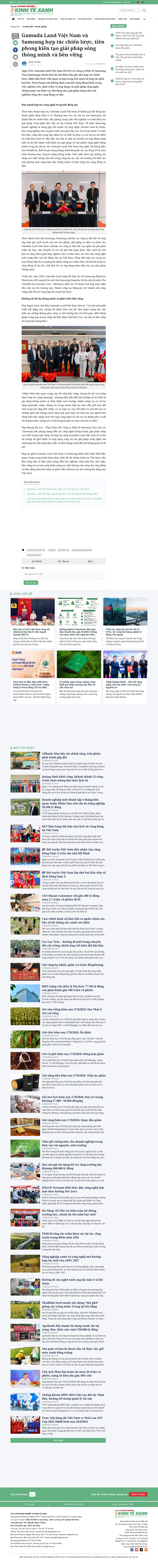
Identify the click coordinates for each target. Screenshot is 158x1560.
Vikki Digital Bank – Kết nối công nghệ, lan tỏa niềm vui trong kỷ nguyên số (124, 685)
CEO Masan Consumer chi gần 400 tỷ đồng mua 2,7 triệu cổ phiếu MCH (70, 897)
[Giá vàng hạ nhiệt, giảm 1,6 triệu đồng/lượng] (25, 972)
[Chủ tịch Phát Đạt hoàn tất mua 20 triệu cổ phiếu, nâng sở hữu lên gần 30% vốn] (25, 1379)
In (91, 561)
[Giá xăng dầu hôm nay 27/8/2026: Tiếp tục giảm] (25, 1082)
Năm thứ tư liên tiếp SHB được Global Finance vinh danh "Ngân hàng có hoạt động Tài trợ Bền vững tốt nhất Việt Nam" (31, 685)
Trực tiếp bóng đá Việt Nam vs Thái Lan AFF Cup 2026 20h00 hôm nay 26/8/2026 (72, 1419)
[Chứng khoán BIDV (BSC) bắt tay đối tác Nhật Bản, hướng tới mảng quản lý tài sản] (25, 1402)
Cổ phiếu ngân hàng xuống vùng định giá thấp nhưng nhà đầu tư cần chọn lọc (77, 685)
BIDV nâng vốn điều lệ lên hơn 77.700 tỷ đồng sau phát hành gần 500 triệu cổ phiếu (73, 988)
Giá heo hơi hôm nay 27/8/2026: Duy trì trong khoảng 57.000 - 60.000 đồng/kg (72, 1098)
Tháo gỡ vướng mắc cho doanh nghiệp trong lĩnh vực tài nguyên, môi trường (72, 1143)
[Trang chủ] (13, 19)
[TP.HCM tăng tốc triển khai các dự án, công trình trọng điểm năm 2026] (25, 1241)
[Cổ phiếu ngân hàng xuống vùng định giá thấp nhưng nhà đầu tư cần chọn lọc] (79, 664)
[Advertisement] (129, 105)
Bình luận (15, 36)
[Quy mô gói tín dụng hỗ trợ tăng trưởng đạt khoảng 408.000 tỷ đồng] (25, 1171)
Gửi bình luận (31, 582)
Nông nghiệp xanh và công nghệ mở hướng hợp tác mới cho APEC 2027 (71, 1258)
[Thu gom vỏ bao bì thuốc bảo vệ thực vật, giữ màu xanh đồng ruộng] (25, 1356)
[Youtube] (137, 2)
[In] (15, 64)
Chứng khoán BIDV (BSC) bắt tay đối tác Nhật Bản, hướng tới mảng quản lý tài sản (73, 1396)
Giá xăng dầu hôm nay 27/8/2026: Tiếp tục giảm (74, 1075)
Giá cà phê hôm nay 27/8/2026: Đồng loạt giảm (73, 1054)
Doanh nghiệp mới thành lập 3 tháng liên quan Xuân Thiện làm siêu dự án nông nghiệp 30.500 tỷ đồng (73, 803)
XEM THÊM (58, 1440)
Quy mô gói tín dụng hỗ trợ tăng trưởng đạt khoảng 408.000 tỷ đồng (72, 1166)
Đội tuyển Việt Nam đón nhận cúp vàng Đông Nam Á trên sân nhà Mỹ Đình (71, 851)
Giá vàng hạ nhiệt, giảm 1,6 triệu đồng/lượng (72, 965)
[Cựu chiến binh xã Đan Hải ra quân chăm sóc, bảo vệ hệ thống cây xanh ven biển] (25, 926)
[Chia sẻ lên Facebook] (15, 49)
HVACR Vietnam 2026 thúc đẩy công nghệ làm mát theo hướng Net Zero (73, 1189)
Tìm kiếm (144, 10)
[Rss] (147, 2)
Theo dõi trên (90, 64)
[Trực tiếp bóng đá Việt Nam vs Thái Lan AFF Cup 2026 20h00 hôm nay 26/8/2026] (25, 1425)
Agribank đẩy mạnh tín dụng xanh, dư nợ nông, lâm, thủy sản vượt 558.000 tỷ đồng (70, 1327)
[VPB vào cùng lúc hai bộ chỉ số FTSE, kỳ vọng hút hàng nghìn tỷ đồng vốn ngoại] (125, 611)
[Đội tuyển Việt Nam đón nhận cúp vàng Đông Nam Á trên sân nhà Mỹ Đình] (25, 856)
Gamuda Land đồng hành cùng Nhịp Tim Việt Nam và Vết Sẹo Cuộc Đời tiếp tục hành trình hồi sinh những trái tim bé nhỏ (64, 500)
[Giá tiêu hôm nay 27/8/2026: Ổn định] (25, 1039)
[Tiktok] (142, 2)
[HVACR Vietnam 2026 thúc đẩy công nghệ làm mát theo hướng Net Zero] (25, 1194)
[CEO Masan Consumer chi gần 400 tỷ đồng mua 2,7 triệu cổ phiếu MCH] (25, 903)
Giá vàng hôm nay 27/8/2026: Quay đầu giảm (71, 1120)
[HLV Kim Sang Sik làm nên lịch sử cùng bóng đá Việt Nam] (25, 833)
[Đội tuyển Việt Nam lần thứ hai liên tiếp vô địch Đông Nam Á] (25, 879)
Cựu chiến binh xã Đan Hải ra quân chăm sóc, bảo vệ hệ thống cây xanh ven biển (73, 920)
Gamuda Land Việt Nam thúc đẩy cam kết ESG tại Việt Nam (58, 488)
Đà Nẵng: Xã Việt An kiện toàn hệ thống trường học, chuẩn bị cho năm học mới (69, 1212)
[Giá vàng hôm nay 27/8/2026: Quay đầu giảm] (25, 1127)
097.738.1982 (139, 1494)
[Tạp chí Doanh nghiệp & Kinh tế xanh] (32, 10)
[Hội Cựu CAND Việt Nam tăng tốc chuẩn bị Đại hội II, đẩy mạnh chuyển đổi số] (33, 611)
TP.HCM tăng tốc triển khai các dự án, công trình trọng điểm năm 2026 (71, 1235)
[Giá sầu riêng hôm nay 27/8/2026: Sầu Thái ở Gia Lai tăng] (25, 1016)
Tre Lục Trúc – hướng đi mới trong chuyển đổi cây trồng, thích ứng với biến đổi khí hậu (72, 943)
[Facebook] (133, 2)
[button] (126, 2)
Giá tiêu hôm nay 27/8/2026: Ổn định (66, 1032)
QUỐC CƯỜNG (35, 62)
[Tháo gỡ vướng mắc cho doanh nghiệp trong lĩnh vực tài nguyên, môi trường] (25, 1148)
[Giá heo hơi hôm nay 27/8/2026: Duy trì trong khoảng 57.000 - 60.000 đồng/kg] (25, 1104)
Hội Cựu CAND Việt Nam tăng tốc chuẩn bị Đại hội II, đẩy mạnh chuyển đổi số (31, 632)
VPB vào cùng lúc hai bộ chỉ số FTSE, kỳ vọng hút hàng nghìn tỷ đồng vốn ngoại (124, 632)
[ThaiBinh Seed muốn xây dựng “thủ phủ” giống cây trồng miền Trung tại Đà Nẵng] (25, 1310)
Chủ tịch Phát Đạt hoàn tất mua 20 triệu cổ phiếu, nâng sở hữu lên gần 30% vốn (71, 1373)
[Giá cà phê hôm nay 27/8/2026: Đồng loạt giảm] (25, 1061)
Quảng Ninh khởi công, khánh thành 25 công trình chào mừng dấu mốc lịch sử (72, 778)
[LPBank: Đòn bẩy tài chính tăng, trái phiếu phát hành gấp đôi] (25, 760)
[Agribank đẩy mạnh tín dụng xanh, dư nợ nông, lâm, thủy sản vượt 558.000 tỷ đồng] (25, 1333)
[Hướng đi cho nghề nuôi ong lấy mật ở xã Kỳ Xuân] (25, 1287)
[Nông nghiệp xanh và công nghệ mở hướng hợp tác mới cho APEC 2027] (25, 1264)
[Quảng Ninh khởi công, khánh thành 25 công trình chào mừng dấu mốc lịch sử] (25, 784)
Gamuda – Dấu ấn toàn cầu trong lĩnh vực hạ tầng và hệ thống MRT (62, 493)
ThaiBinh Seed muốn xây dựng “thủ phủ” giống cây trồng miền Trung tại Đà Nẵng (70, 1304)
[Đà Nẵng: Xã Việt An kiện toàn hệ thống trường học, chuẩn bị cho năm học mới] (25, 1218)
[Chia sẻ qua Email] (15, 57)
